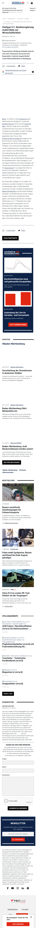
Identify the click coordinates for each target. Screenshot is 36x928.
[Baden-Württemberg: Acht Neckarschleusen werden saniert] (18, 431)
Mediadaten (13, 909)
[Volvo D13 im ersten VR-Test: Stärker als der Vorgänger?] (18, 578)
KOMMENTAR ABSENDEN (18, 808)
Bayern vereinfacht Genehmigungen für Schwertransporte (11, 510)
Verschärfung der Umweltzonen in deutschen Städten (17, 371)
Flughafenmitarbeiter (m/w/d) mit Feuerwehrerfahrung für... (18, 645)
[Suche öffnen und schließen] (27, 3)
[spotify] (28, 888)
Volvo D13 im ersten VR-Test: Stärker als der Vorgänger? (16, 594)
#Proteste (22, 470)
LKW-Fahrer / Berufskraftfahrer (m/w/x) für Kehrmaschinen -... (17, 627)
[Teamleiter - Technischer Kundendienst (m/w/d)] (17, 656)
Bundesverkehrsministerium (12, 138)
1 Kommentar (10, 66)
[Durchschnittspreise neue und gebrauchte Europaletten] (18, 265)
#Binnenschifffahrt (16, 443)
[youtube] (12, 888)
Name (4, 767)
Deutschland (9, 168)
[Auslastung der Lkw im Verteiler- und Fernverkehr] (18, 299)
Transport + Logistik (23, 18)
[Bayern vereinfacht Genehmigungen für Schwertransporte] (18, 492)
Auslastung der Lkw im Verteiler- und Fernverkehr (16, 313)
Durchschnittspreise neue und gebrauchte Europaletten (17, 280)
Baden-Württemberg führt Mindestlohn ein (14, 409)
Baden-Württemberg (9, 191)
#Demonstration (7, 472)
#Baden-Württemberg (13, 343)
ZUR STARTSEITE (10, 238)
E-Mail (4, 759)
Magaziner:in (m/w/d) (12, 672)
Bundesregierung (8, 124)
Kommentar (5, 775)
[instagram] (18, 888)
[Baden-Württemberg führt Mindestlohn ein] (18, 393)
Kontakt (25, 909)
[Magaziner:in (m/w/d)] (9, 670)
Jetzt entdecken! (18, 924)
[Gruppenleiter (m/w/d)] (9, 681)
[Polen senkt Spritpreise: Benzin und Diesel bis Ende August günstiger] (18, 538)
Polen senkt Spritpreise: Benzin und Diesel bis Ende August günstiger (17, 555)
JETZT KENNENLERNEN (18, 325)
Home (4, 18)
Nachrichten (11, 18)
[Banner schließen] (30, 917)
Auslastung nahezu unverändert (13, 318)
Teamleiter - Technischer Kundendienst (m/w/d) (14, 659)
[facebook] (7, 888)
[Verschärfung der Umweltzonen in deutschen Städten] (18, 356)
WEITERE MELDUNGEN (11, 462)
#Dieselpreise (14, 549)
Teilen (23, 66)
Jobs (10, 914)
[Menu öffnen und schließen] (3, 3)
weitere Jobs (8, 694)
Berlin (4, 119)
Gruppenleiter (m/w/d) (12, 683)
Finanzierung (23, 119)
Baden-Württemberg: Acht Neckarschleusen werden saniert (17, 447)
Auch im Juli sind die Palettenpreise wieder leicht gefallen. (16, 286)
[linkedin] (23, 888)
